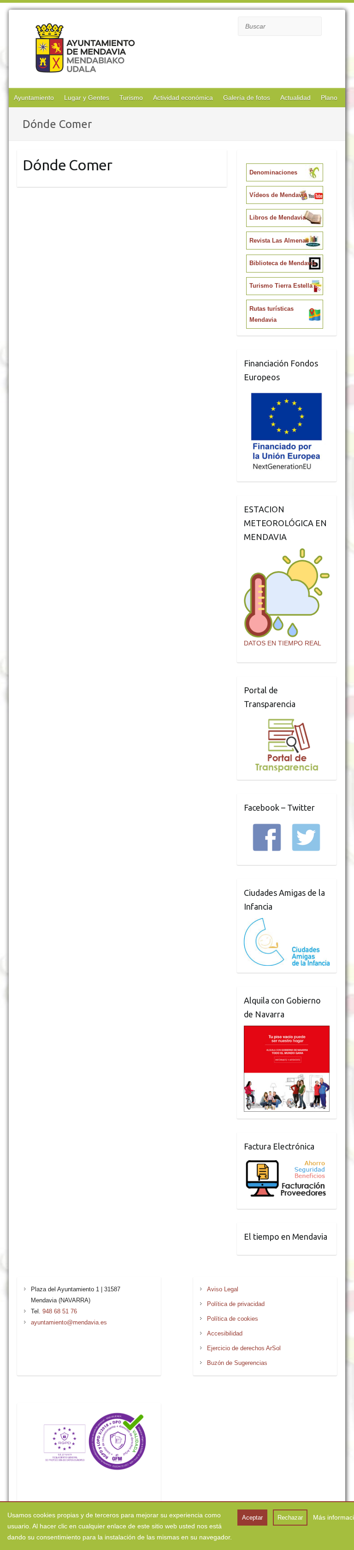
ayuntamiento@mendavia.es (69, 1322)
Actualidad (295, 97)
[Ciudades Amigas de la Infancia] (287, 923)
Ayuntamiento (34, 97)
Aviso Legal (222, 1289)
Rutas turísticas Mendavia (271, 314)
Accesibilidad (224, 1333)
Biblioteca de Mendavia (282, 263)
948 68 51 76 (59, 1311)
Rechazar (290, 1517)
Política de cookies (232, 1318)
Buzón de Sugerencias (237, 1362)
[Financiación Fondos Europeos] (287, 394)
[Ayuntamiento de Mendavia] (85, 50)
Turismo (131, 97)
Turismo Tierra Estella (281, 285)
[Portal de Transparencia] (287, 721)
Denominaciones (273, 172)
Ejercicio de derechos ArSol (244, 1348)
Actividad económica (183, 97)
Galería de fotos (246, 97)
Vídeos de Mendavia (278, 195)
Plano (329, 97)
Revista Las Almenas (279, 240)
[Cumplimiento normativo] (89, 1415)
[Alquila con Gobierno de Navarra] (287, 1031)
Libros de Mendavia (277, 217)
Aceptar (252, 1517)
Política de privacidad (236, 1303)
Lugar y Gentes (86, 97)
